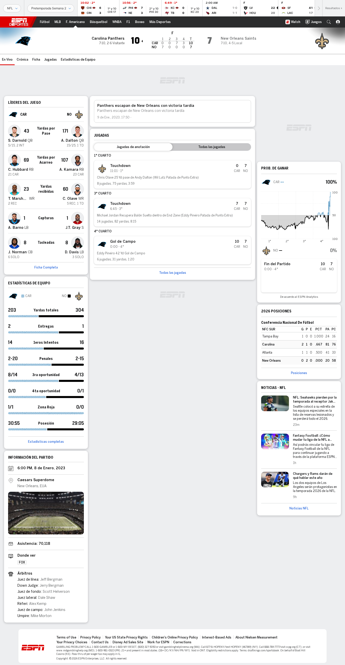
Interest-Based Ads (216, 637)
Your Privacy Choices (71, 642)
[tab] (133, 147)
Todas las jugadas (172, 273)
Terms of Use (66, 637)
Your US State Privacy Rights (126, 637)
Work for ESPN (158, 642)
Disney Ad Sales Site (128, 642)
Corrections (182, 642)
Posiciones (299, 373)
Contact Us (100, 642)
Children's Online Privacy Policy (175, 637)
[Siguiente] (318, 8)
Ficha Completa (46, 267)
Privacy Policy (90, 637)
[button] (329, 22)
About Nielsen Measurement (256, 637)
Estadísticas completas (46, 442)
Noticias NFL (299, 508)
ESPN (18, 22)
